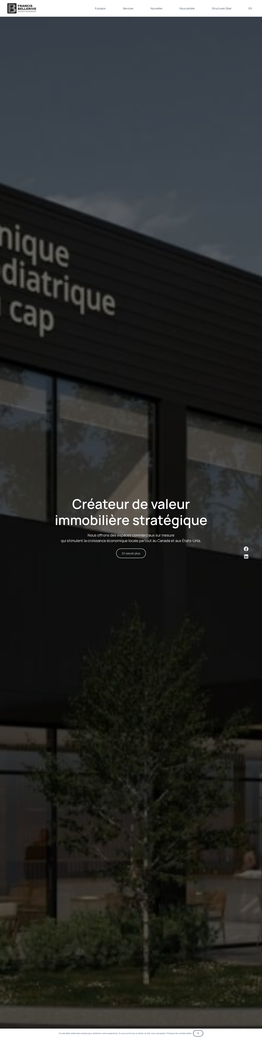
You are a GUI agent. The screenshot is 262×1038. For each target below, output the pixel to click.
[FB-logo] (21, 8)
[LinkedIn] (246, 556)
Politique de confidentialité (178, 1033)
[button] (136, 8)
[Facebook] (246, 549)
